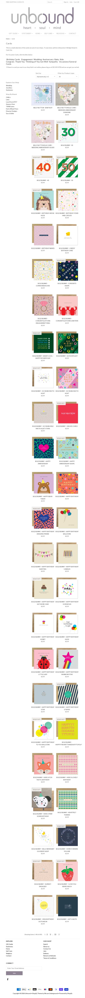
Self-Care (48, 33)
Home (38, 33)
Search (45, 944)
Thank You (20, 62)
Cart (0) (76, 2)
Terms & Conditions (49, 958)
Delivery (46, 953)
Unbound (28, 993)
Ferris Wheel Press (12, 109)
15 (55, 934)
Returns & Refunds (49, 956)
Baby (56, 59)
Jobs (44, 951)
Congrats (10, 62)
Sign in (66, 2)
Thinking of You (33, 62)
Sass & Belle (10, 113)
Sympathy (53, 62)
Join (71, 2)
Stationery (26, 33)
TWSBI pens (10, 106)
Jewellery (9, 88)
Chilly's (8, 97)
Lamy (7, 99)
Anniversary (48, 59)
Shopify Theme (37, 993)
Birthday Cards (13, 59)
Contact (72, 33)
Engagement (27, 59)
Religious (60, 33)
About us (46, 946)
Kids (62, 59)
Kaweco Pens (10, 104)
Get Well (44, 62)
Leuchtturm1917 (11, 102)
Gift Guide (13, 33)
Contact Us (47, 949)
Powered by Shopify (65, 993)
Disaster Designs (11, 111)
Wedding (38, 59)
